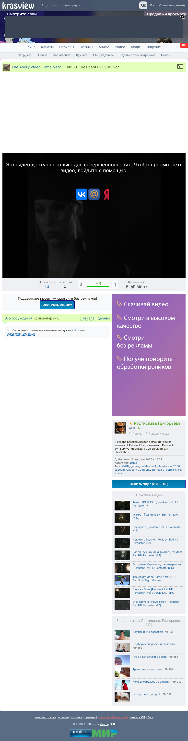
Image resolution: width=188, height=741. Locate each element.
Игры (133, 463)
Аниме (104, 47)
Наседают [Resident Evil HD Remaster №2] (157, 528)
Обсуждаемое (103, 55)
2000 (176, 466)
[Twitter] (132, 286)
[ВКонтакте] (138, 286)
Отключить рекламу (172, 5)
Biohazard (158, 469)
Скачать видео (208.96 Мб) (149, 484)
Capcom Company (138, 469)
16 (47, 286)
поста (154, 433)
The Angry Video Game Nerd (36, 66)
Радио (120, 47)
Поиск (165, 55)
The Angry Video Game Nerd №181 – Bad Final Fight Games (156, 578)
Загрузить (25, 55)
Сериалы (66, 47)
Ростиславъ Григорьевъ (154, 423)
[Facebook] (126, 286)
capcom (120, 469)
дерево (104, 318)
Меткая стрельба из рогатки (151, 681)
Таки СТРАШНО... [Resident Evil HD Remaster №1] (155, 503)
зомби (119, 473)
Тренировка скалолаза (147, 669)
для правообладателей (113, 717)
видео (138, 433)
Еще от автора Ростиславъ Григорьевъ (149, 622)
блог (150, 717)
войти (75, 330)
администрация (45, 717)
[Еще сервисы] (145, 286)
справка (76, 717)
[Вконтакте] (81, 199)
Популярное (61, 55)
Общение (153, 47)
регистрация (71, 5)
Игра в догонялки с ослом (150, 656)
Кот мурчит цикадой (146, 694)
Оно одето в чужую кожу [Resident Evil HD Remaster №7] (156, 603)
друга (165, 433)
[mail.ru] (94, 199)
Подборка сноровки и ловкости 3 (155, 644)
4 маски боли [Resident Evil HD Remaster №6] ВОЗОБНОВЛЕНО (153, 591)
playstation (164, 466)
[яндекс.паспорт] (106, 199)
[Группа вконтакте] (143, 8)
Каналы (47, 47)
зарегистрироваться (21, 333)
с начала (87, 318)
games (134, 466)
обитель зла (174, 469)
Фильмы (86, 47)
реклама (89, 717)
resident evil (148, 466)
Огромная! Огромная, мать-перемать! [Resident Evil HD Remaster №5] (157, 566)
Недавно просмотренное (137, 55)
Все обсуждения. (19, 318)
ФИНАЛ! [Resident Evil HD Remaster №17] (156, 516)
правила (63, 717)
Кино (31, 47)
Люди (135, 47)
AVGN (125, 466)
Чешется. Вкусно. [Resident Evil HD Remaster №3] (155, 541)
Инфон (104, 724)
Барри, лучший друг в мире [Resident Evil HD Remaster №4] (157, 553)
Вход (45, 5)
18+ (152, 5)
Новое (42, 55)
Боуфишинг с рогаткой (148, 632)
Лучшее (81, 55)
